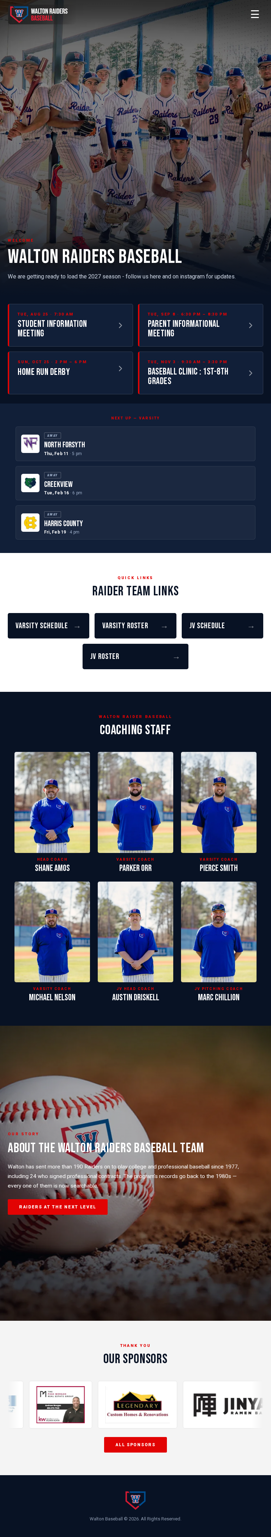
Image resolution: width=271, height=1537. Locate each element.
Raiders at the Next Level (57, 1207)
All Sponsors (135, 1444)
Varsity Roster (135, 626)
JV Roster (135, 656)
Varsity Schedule (49, 626)
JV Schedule (222, 626)
